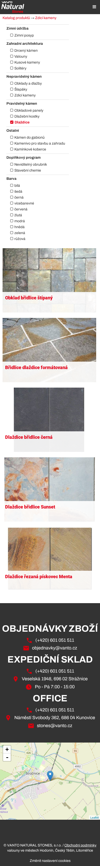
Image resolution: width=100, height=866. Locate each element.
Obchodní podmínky (80, 845)
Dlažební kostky (26, 116)
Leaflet (94, 817)
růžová (19, 239)
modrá (19, 221)
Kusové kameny (27, 62)
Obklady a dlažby (28, 83)
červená (20, 209)
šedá (18, 191)
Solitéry (20, 68)
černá (19, 197)
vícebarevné (24, 203)
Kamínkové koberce (30, 149)
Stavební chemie (27, 170)
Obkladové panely (28, 110)
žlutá (18, 215)
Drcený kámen (26, 50)
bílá (17, 186)
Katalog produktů (16, 18)
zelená (19, 233)
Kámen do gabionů (29, 137)
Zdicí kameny (45, 18)
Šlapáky (20, 89)
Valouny (20, 56)
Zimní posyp (24, 35)
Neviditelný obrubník (30, 164)
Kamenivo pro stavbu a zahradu (39, 143)
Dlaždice (22, 122)
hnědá (19, 227)
